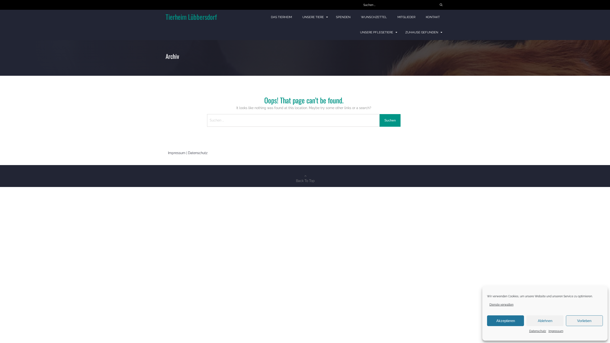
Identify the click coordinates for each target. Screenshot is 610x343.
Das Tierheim (281, 17)
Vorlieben (584, 321)
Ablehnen (545, 321)
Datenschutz (537, 331)
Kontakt (433, 17)
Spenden (343, 17)
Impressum (556, 331)
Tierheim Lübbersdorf (191, 17)
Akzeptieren (505, 321)
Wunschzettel (374, 17)
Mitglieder (406, 17)
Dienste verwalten (501, 304)
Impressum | (178, 153)
